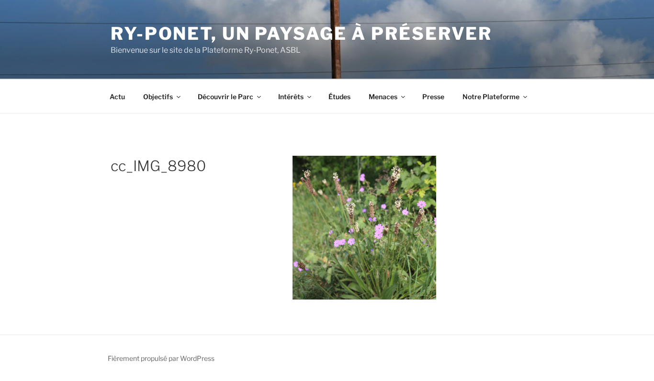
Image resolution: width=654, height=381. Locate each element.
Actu (117, 96)
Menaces (383, 96)
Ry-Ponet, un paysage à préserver (301, 33)
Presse (433, 96)
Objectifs (158, 96)
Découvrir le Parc (225, 96)
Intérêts (291, 96)
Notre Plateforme (490, 96)
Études (339, 96)
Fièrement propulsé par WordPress (161, 358)
